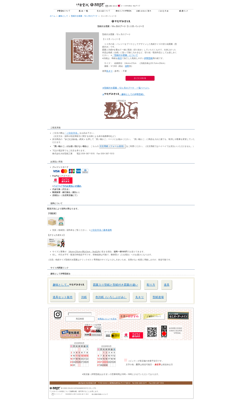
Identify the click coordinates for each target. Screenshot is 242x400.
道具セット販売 (62, 297)
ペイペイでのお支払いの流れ (67, 186)
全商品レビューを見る (107, 319)
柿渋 (120, 58)
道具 (166, 284)
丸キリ (109, 71)
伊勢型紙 (148, 58)
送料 (127, 66)
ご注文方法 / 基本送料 (101, 230)
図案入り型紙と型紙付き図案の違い (115, 284)
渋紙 (84, 297)
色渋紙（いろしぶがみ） (111, 297)
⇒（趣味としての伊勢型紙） (123, 94)
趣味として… (61, 284)
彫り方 (151, 284)
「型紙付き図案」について (125, 55)
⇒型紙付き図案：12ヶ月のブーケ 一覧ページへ (125, 88)
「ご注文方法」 (71, 133)
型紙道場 (158, 297)
